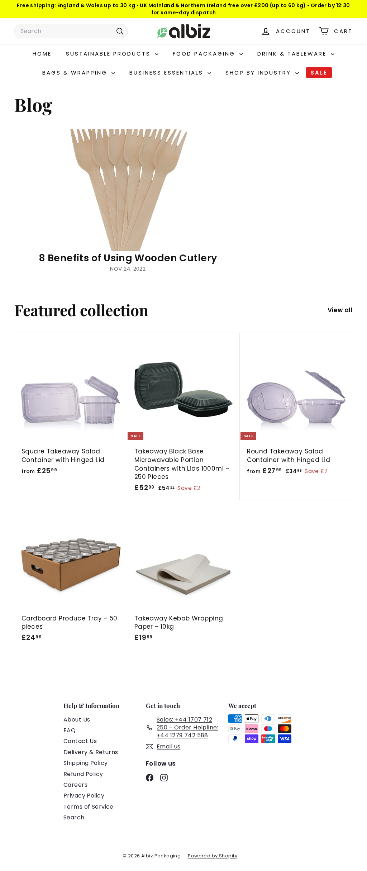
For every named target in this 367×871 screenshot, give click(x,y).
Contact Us (80, 741)
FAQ (69, 730)
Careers (75, 785)
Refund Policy (83, 774)
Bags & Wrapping (76, 72)
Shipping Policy (85, 763)
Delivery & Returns (90, 752)
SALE (319, 72)
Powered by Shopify (212, 855)
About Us (76, 719)
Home (42, 53)
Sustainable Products (109, 53)
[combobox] (71, 31)
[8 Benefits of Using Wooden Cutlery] (128, 190)
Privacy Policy (83, 795)
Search (74, 817)
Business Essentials (167, 72)
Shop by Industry (259, 72)
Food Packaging (205, 53)
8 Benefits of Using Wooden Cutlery (128, 258)
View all (340, 310)
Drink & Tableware (293, 53)
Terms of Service (88, 807)
